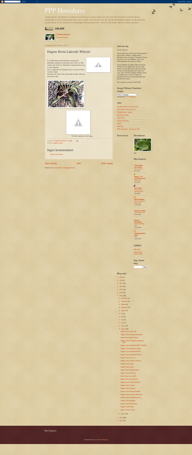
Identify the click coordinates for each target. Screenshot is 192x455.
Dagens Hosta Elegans (128, 400)
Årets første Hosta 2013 (128, 376)
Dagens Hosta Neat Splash (129, 337)
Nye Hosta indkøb (123, 115)
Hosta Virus (121, 118)
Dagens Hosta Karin (127, 364)
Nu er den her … (139, 169)
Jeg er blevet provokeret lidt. (138, 190)
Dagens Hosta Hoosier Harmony (131, 361)
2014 (121, 292)
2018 (121, 280)
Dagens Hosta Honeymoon (129, 379)
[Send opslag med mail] (76, 141)
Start (79, 163)
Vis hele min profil (62, 37)
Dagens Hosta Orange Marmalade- (132, 334)
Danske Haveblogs (138, 221)
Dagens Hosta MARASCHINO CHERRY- (134, 345)
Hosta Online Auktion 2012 (138, 253)
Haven (119, 123)
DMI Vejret (137, 249)
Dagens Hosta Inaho (127, 367)
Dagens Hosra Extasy (128, 410)
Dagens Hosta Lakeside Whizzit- (131, 354)
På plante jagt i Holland (124, 112)
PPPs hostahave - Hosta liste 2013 (128, 129)
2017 (121, 283)
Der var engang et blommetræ (139, 202)
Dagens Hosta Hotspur (128, 388)
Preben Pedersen (64, 34)
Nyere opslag (51, 163)
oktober (123, 304)
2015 (121, 289)
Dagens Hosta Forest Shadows (131, 391)
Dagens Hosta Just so (128, 358)
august (123, 310)
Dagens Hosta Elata (127, 407)
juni (122, 316)
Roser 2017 (137, 180)
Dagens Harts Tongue (128, 385)
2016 (121, 286)
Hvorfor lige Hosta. (123, 121)
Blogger (105, 439)
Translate (133, 97)
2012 (121, 418)
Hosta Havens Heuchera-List (126, 109)
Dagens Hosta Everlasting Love (131, 397)
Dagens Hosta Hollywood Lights (131, 348)
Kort (135, 237)
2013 (121, 295)
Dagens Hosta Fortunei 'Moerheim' (132, 394)
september (124, 307)
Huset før (120, 126)
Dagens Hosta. (58, 143)
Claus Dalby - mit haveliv (138, 166)
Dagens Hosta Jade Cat (128, 373)
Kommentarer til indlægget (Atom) (64, 168)
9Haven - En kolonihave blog (139, 177)
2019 (121, 277)
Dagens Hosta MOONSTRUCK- (131, 351)
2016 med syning (139, 212)
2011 (121, 421)
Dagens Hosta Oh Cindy (128, 331)
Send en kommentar (56, 154)
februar (123, 329)
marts (123, 326)
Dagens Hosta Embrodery (129, 404)
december (124, 298)
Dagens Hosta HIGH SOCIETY (131, 382)
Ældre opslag (107, 163)
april (122, 323)
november (124, 301)
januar (123, 414)
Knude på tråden (140, 211)
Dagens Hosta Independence (130, 370)
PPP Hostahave (65, 10)
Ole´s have (138, 188)
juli (122, 313)
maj (122, 320)
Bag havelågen (139, 199)
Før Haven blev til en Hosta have (127, 106)
